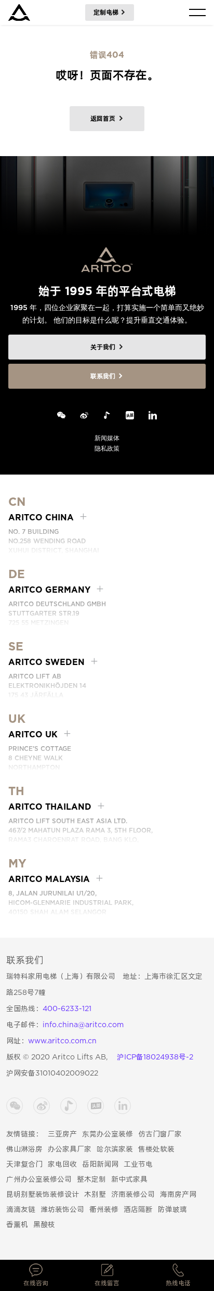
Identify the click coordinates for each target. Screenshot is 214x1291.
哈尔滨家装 (115, 1149)
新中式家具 (129, 1179)
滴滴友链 (20, 1209)
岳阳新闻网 (100, 1164)
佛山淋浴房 (24, 1149)
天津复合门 (24, 1164)
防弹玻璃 (172, 1209)
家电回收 (62, 1164)
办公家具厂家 (69, 1149)
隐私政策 (107, 448)
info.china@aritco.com (83, 1024)
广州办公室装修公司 (39, 1179)
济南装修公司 (133, 1194)
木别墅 (95, 1194)
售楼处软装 (156, 1149)
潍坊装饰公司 (62, 1209)
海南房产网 (178, 1194)
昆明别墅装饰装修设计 (42, 1194)
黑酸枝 (44, 1224)
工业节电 (138, 1164)
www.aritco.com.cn (62, 1041)
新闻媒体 (107, 438)
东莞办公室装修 (107, 1134)
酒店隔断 (138, 1209)
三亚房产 (62, 1134)
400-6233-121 (67, 1008)
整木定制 (91, 1179)
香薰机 (17, 1224)
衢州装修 (103, 1209)
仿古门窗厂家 (160, 1134)
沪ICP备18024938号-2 (155, 1057)
